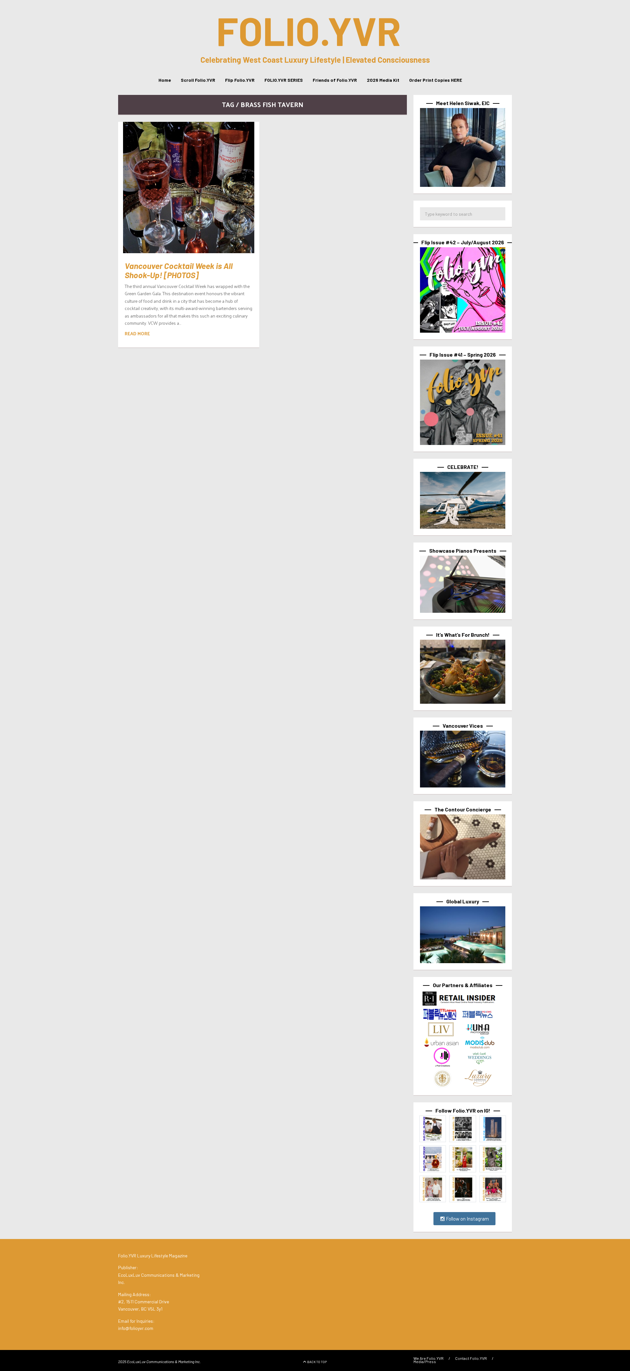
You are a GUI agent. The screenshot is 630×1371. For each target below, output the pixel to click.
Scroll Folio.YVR (198, 80)
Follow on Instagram (467, 1219)
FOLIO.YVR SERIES (283, 80)
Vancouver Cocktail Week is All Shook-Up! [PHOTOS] (179, 270)
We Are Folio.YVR (428, 1358)
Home (164, 80)
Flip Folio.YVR (240, 80)
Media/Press (424, 1361)
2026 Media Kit (383, 80)
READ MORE (137, 333)
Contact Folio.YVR (471, 1358)
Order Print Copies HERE (435, 80)
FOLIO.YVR (308, 30)
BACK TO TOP (317, 1362)
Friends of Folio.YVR (335, 80)
